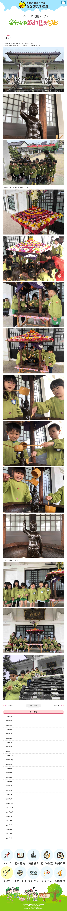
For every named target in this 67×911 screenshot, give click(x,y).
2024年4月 (9, 838)
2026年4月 (9, 734)
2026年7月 (9, 721)
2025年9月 (9, 764)
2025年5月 (9, 781)
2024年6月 (9, 829)
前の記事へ (10, 705)
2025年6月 (9, 777)
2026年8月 (9, 716)
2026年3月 (9, 738)
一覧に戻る (33, 705)
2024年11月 (9, 807)
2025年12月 (9, 751)
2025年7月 (9, 773)
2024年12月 (9, 803)
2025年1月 (9, 799)
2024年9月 (9, 816)
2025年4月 (9, 786)
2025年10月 (9, 760)
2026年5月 (9, 729)
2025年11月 (9, 755)
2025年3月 (9, 790)
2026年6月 (9, 725)
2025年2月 (9, 794)
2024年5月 (9, 833)
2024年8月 (9, 820)
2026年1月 (9, 747)
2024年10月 (9, 812)
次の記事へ (57, 705)
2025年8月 (9, 768)
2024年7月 (9, 825)
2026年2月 (9, 742)
